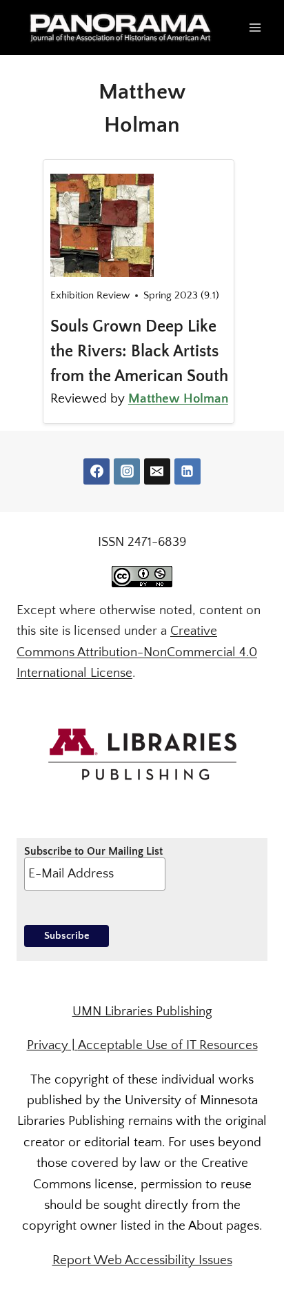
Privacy (47, 1045)
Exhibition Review (90, 295)
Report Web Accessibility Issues (142, 1260)
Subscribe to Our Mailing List (93, 851)
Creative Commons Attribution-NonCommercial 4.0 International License (137, 652)
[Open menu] (254, 27)
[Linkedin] (187, 471)
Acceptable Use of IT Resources (168, 1045)
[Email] (157, 471)
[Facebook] (96, 471)
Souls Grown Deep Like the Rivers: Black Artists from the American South (139, 351)
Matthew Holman (178, 399)
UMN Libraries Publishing (142, 1011)
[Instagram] (127, 471)
